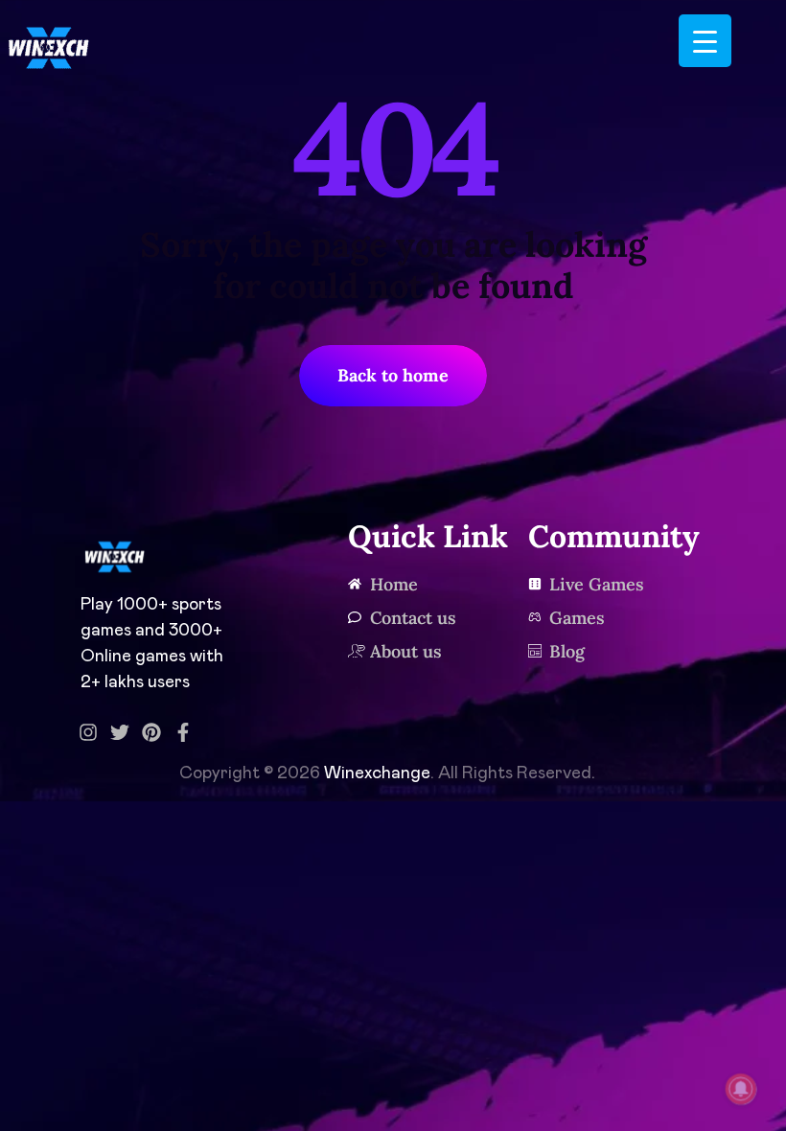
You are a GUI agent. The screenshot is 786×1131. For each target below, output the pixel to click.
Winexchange (377, 773)
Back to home (393, 375)
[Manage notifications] (741, 1088)
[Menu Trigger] (705, 40)
